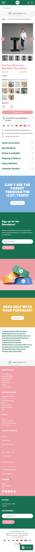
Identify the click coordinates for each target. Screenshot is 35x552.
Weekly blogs (6, 380)
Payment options (7, 405)
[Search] (4, 8)
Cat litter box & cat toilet (9, 423)
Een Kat (22, 333)
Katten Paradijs (15, 338)
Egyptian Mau (6, 336)
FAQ (3, 409)
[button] (23, 72)
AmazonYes (5, 331)
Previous (3, 39)
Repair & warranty (7, 407)
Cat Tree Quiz (6, 382)
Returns (4, 403)
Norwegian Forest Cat (8, 347)
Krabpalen (18, 342)
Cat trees (4, 419)
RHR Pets (5, 349)
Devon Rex (16, 333)
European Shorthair (17, 336)
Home (3, 19)
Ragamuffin (19, 347)
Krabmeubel (24, 338)
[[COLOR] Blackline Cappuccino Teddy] (11, 91)
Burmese (12, 331)
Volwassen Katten (7, 351)
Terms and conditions (17, 537)
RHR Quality (12, 349)
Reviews (4, 385)
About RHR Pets (6, 374)
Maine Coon (27, 345)
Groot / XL (27, 336)
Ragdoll (26, 347)
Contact (4, 398)
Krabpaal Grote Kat (14, 340)
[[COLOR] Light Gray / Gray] (18, 84)
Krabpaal (5, 340)
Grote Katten (6, 338)
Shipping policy (23, 535)
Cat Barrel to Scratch (8, 421)
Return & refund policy (12, 535)
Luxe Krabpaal (18, 345)
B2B (3, 488)
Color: (14, 80)
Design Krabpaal (7, 333)
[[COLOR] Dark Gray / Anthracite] (11, 84)
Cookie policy (9, 533)
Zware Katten (18, 351)
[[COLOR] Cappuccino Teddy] (24, 84)
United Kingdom (6, 486)
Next (32, 39)
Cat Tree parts (6, 425)
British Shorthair (21, 331)
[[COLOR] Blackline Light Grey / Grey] (4, 97)
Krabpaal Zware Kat (8, 342)
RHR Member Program (8, 396)
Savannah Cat (21, 349)
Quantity (5, 103)
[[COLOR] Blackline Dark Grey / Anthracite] (24, 91)
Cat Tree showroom (7, 378)
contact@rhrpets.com (8, 462)
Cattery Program (6, 387)
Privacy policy (17, 533)
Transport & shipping (8, 400)
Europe (4, 483)
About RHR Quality (7, 376)
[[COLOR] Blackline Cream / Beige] (18, 91)
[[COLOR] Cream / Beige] (4, 84)
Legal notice (25, 533)
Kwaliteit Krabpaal (7, 345)
